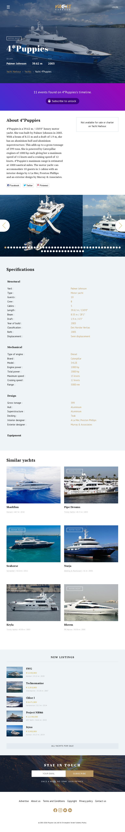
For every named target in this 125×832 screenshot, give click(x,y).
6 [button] (20, 247)
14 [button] (43, 247)
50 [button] (68, 251)
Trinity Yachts (69, 512)
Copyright (72, 801)
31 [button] (93, 247)
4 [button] (14, 247)
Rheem (68, 624)
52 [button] (74, 251)
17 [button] (52, 247)
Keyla (10, 624)
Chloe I (30, 697)
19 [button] (58, 247)
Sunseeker (11, 571)
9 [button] (29, 247)
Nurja (67, 566)
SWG (29, 668)
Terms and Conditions (54, 801)
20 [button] (61, 247)
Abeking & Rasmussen (73, 571)
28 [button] (84, 247)
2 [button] (8, 247)
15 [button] (46, 247)
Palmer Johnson (16, 63)
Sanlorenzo (30, 705)
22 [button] (67, 247)
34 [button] (102, 247)
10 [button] (32, 247)
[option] (41, 226)
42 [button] (45, 251)
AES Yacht (30, 720)
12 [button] (38, 247)
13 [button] (41, 247)
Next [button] (120, 226)
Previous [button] (5, 226)
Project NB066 (34, 712)
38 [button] (114, 247)
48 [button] (62, 251)
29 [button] (87, 247)
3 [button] (11, 247)
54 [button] (80, 251)
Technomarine (35, 683)
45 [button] (54, 251)
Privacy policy (86, 801)
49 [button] (65, 251)
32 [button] (96, 247)
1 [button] (5, 247)
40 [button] (120, 247)
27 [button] (82, 247)
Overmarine (31, 691)
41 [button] (42, 251)
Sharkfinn (13, 507)
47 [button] (60, 251)
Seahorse (12, 566)
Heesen (10, 512)
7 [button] (23, 247)
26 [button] (79, 247)
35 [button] (105, 247)
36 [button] (108, 247)
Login (115, 7)
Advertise (24, 801)
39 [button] (117, 247)
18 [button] (55, 247)
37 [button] (111, 247)
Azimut (29, 676)
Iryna (29, 727)
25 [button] (76, 247)
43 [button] (48, 251)
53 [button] (77, 251)
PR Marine (68, 629)
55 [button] (83, 251)
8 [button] (26, 247)
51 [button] (71, 251)
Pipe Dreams (72, 507)
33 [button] (99, 247)
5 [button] (17, 247)
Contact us (100, 801)
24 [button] (73, 247)
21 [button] (64, 247)
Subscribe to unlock (64, 101)
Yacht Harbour (63, 8)
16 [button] (49, 247)
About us (36, 801)
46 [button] (57, 251)
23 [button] (70, 247)
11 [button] (35, 247)
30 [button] (90, 247)
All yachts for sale (62, 746)
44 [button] (51, 251)
